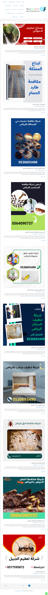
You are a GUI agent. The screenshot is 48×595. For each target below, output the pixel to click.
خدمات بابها (18, 1)
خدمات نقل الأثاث (14, 16)
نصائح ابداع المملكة (11, 1)
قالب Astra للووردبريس (18, 590)
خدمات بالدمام (16, 5)
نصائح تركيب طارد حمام (39, 104)
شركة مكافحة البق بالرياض (38, 463)
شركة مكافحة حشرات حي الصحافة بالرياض (34, 168)
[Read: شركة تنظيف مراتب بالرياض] (24, 382)
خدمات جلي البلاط (21, 9)
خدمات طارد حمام (7, 9)
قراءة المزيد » (43, 112)
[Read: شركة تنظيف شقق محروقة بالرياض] (24, 266)
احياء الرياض (22, 5)
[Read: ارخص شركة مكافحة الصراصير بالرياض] (28, 206)
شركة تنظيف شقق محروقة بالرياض (36, 290)
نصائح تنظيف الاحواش (39, 46)
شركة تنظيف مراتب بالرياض (38, 405)
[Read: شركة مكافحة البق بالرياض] (24, 440)
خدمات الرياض (22, 16)
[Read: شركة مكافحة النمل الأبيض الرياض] (24, 497)
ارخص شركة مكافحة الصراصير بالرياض (35, 232)
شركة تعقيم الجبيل (40, 571)
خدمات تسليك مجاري (8, 5)
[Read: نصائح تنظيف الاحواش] (24, 34)
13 (23, 585)
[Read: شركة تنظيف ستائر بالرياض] (24, 324)
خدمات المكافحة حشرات (20, 13)
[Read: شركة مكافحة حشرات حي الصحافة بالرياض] (28, 142)
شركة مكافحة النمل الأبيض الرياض (36, 520)
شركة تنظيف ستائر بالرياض (38, 347)
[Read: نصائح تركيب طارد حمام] (24, 81)
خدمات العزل (14, 9)
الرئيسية (23, 1)
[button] (16, 2)
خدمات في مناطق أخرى (10, 13)
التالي (5, 585)
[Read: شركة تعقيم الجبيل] (24, 552)
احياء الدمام (5, 1)
